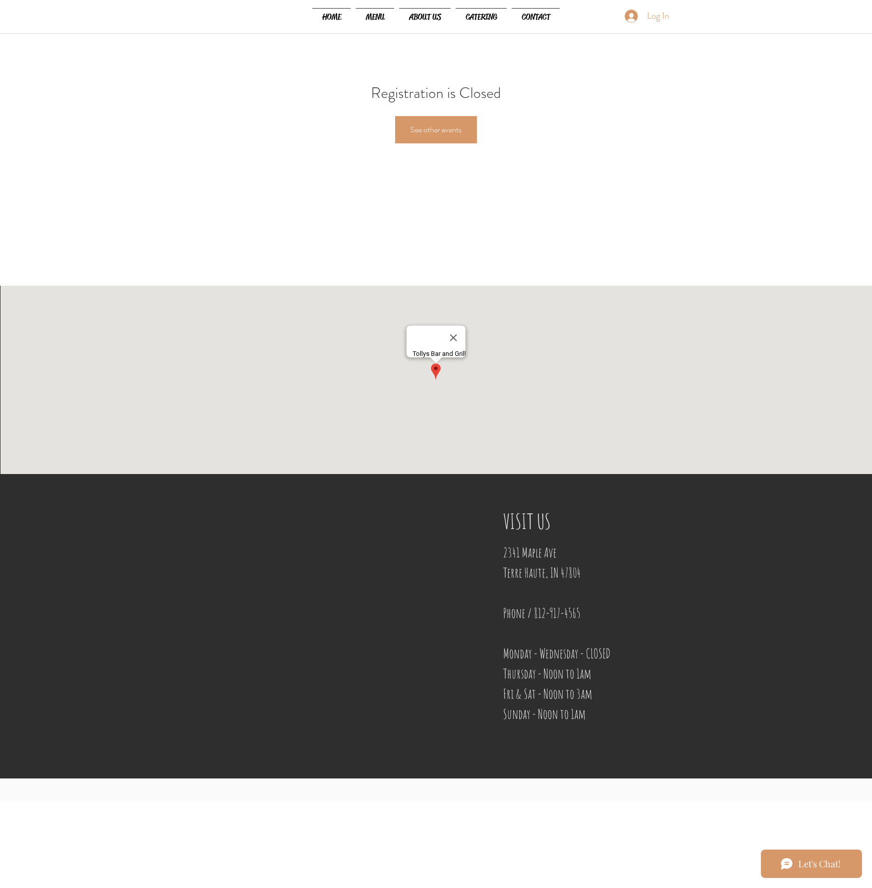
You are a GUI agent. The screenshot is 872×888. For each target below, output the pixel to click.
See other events (436, 129)
